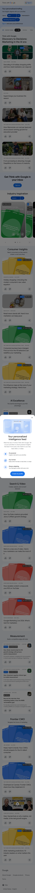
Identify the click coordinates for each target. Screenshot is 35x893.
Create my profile (17, 474)
